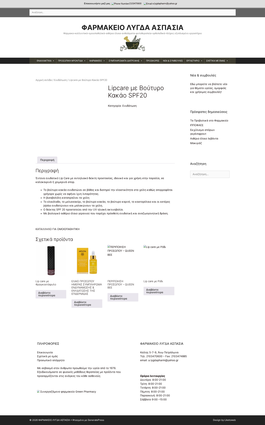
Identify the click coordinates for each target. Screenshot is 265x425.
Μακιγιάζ (196, 143)
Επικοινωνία (45, 352)
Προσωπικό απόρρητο (51, 360)
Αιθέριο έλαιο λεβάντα (204, 138)
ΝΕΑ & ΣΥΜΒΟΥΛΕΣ (173, 60)
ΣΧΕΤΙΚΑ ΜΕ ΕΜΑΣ (215, 60)
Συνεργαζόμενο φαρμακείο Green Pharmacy (68, 391)
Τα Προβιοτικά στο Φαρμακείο (209, 120)
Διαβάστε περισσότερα (46, 294)
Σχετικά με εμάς (47, 356)
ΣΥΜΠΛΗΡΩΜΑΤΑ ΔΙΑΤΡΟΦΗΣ (124, 60)
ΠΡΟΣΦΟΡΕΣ (152, 60)
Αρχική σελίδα (44, 80)
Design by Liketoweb (224, 420)
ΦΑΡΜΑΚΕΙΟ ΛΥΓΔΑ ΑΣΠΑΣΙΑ (132, 27)
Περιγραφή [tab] (47, 159)
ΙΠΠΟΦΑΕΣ (197, 125)
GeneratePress (96, 420)
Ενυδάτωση (60, 80)
